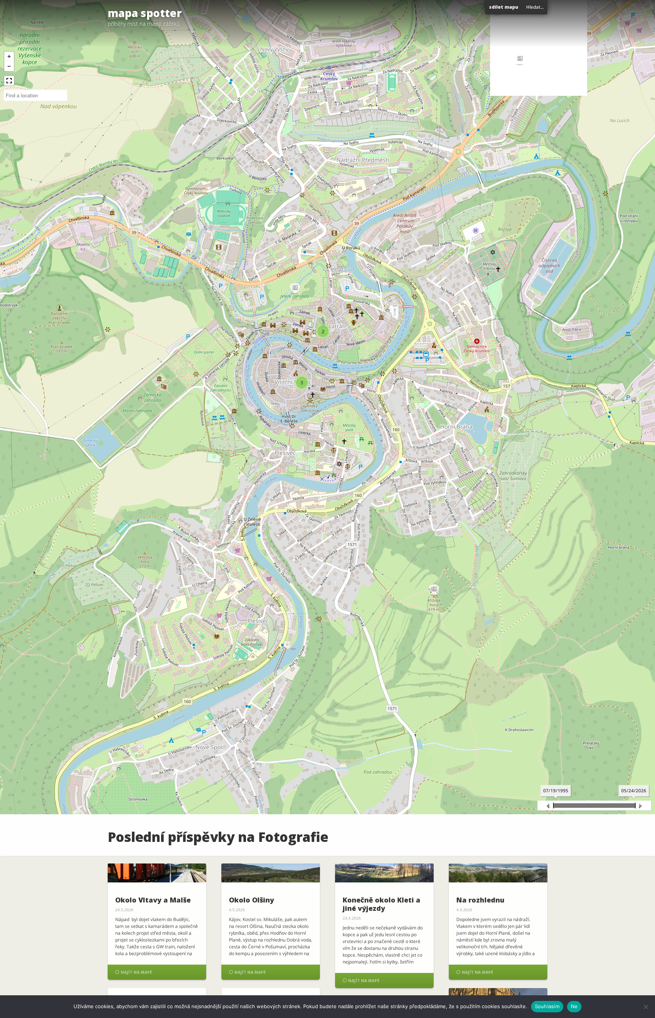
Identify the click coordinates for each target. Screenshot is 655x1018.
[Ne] (645, 1006)
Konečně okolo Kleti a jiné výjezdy (381, 904)
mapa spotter (145, 13)
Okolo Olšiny (251, 899)
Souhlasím (547, 1006)
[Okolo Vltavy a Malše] (157, 872)
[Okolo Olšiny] (270, 872)
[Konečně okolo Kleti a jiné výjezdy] (384, 872)
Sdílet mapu (503, 7)
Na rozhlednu (480, 899)
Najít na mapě (133, 972)
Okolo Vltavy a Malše (153, 899)
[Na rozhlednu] (498, 872)
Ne (574, 1006)
